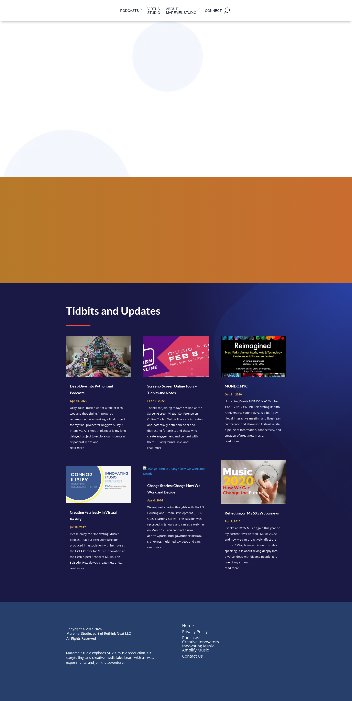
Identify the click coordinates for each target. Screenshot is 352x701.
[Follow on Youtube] (105, 674)
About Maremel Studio (181, 11)
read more (77, 448)
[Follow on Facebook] (87, 674)
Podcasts (129, 11)
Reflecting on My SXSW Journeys (252, 513)
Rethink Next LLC (117, 633)
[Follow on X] (78, 674)
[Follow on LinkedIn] (69, 674)
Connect (213, 11)
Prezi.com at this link (219, 71)
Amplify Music (195, 650)
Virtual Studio (154, 11)
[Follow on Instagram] (96, 674)
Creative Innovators (200, 642)
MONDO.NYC (236, 386)
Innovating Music (198, 646)
